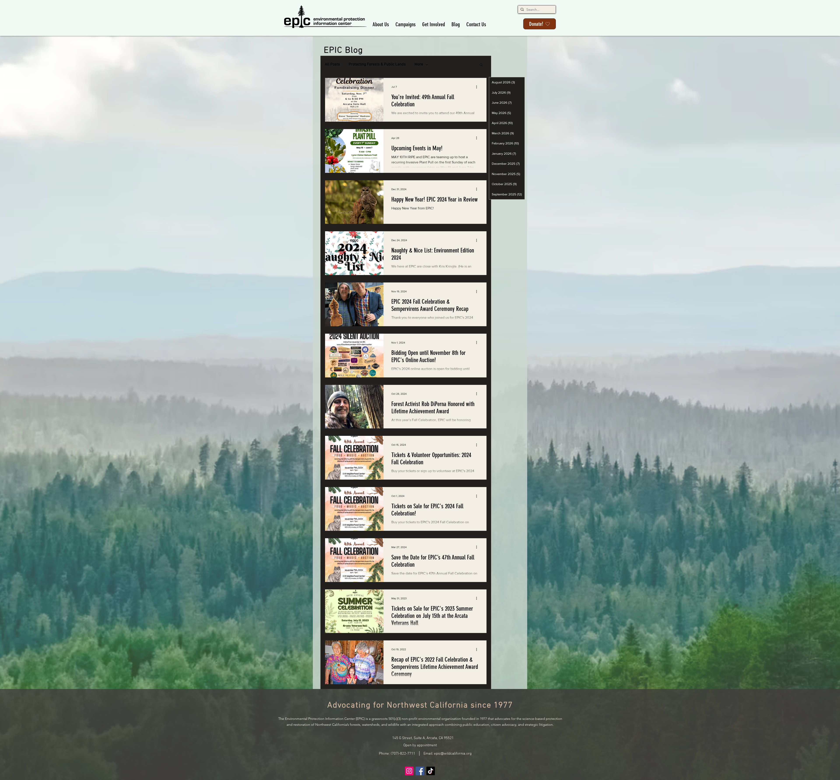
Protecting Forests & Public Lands (377, 64)
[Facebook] (420, 771)
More (419, 64)
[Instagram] (409, 771)
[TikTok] (430, 771)
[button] (380, 24)
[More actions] (478, 86)
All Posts (332, 64)
